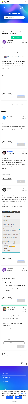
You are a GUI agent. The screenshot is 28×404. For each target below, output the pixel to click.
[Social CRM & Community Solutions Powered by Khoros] (24, 363)
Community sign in (22, 7)
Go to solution (17, 37)
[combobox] (14, 17)
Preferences (14, 401)
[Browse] (5, 7)
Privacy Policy (23, 393)
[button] (9, 397)
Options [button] (26, 26)
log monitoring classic (11, 88)
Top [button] (2, 363)
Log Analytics (5, 26)
